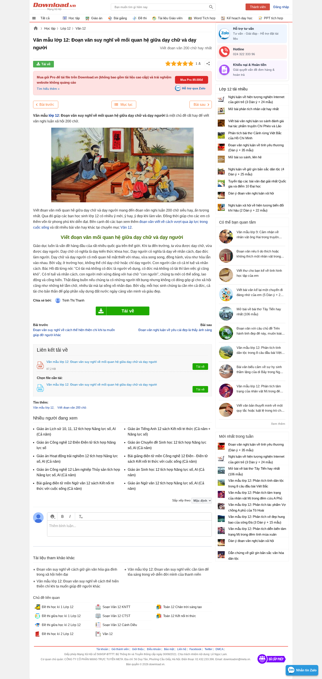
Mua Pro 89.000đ (191, 79)
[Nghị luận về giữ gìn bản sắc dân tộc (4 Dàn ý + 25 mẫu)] (221, 171)
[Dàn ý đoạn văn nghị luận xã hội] (221, 195)
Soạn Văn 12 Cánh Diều (120, 625)
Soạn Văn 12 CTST (116, 616)
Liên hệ (181, 649)
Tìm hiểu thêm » (48, 88)
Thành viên (258, 7)
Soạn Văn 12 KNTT (116, 607)
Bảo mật (169, 649)
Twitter (208, 649)
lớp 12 (53, 115)
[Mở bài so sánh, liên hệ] (221, 159)
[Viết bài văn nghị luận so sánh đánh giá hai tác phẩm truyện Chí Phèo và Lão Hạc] (221, 123)
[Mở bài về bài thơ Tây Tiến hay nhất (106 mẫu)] (221, 470)
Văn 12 (81, 28)
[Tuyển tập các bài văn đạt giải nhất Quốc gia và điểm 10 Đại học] (221, 183)
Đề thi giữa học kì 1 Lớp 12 (61, 616)
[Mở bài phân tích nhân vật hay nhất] (221, 111)
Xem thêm (278, 423)
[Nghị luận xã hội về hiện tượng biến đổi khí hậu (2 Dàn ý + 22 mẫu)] (221, 207)
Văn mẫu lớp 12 (43, 407)
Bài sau (199, 104)
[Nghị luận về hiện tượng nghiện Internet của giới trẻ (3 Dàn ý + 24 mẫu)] (221, 98)
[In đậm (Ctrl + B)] (62, 516)
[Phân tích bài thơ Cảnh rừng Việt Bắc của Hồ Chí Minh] (221, 135)
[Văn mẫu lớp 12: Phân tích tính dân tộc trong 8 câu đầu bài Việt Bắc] (221, 482)
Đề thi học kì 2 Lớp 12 (57, 634)
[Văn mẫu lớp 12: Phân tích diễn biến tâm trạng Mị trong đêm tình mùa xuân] (221, 530)
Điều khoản (154, 649)
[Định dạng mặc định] (80, 516)
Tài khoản (102, 649)
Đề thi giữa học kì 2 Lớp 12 (61, 625)
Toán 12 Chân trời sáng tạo (182, 607)
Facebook (195, 649)
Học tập (49, 28)
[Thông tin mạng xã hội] (271, 665)
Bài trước (46, 104)
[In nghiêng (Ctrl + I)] (70, 516)
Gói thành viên (120, 649)
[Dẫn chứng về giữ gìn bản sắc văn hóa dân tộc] (221, 554)
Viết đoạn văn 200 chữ (71, 407)
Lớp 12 (65, 28)
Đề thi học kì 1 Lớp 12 (57, 607)
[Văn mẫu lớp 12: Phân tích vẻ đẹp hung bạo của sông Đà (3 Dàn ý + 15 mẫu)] (221, 518)
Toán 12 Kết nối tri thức (179, 616)
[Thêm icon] (52, 516)
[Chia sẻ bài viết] (208, 63)
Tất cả (45, 18)
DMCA (219, 649)
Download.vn (35, 28)
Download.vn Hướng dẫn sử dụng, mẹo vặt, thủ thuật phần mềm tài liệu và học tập (54, 7)
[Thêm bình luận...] (129, 528)
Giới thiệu (138, 649)
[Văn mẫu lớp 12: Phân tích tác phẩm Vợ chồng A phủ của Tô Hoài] (221, 506)
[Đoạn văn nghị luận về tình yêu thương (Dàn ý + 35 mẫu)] (221, 147)
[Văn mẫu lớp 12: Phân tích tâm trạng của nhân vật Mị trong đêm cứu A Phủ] (221, 494)
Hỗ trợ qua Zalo (193, 88)
